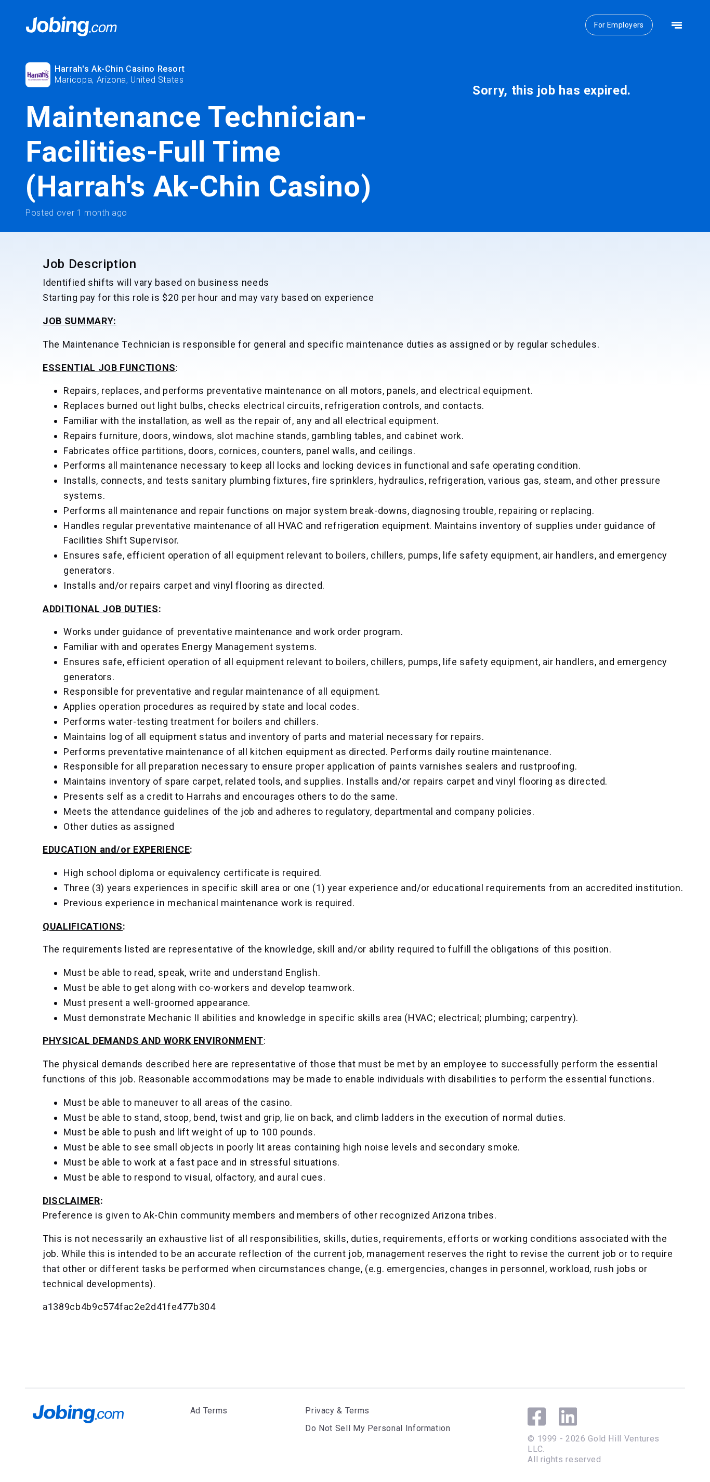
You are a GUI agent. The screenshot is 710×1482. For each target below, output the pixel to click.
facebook (537, 1416)
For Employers (618, 25)
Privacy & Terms (337, 1410)
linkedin (568, 1416)
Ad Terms (209, 1410)
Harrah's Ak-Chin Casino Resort (120, 69)
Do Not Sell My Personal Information (377, 1428)
